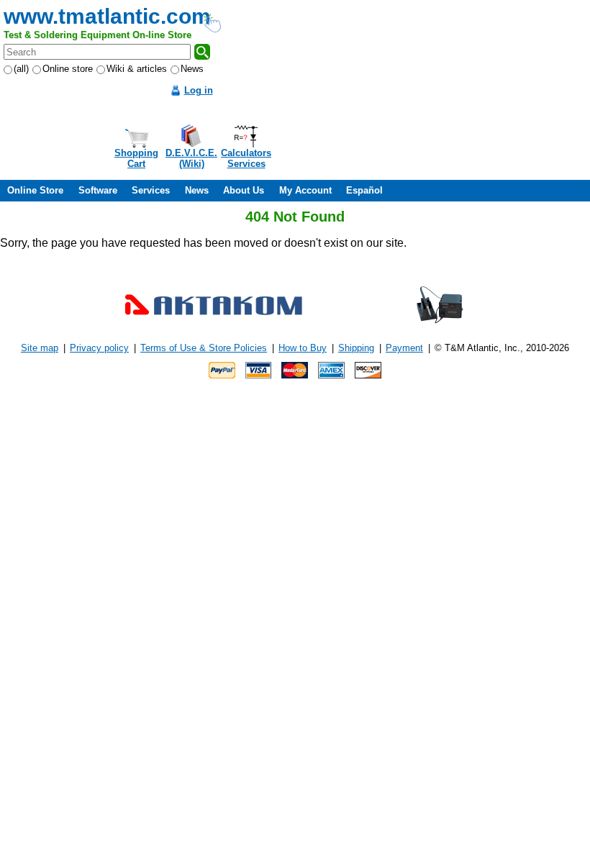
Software (97, 190)
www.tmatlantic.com (107, 16)
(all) (21, 68)
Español (364, 190)
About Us (243, 190)
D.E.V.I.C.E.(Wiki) (191, 158)
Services (151, 190)
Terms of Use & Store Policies (203, 347)
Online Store (35, 190)
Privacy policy (99, 347)
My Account (305, 190)
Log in (198, 90)
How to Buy (302, 347)
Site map (39, 347)
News (192, 68)
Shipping (356, 347)
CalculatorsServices (246, 158)
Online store (67, 68)
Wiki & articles (136, 68)
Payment (404, 347)
